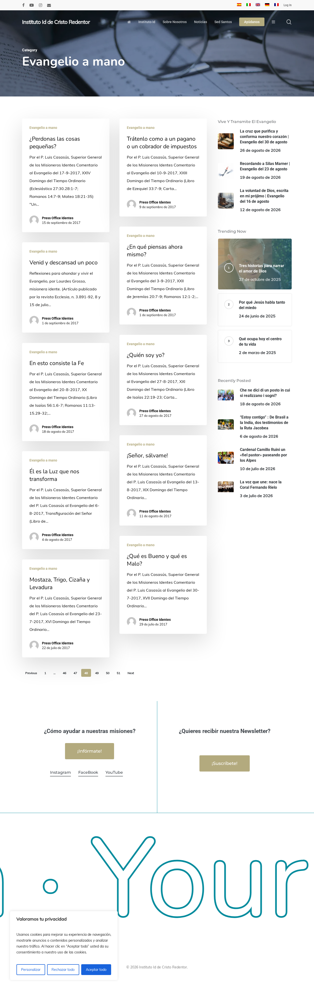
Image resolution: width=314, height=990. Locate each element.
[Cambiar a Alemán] (267, 5)
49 (97, 673)
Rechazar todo (63, 969)
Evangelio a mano (43, 128)
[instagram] (40, 5)
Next (131, 673)
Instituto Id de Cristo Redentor (56, 22)
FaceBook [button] (88, 772)
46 (64, 673)
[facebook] (23, 5)
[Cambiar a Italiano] (248, 5)
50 (107, 673)
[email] (49, 5)
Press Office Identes (57, 218)
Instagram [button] (60, 772)
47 (75, 673)
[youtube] (31, 5)
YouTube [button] (114, 772)
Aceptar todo (96, 969)
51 (118, 673)
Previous (31, 673)
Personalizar (30, 969)
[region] (64, 945)
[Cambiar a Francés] (276, 5)
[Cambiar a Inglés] (258, 5)
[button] (89, 751)
